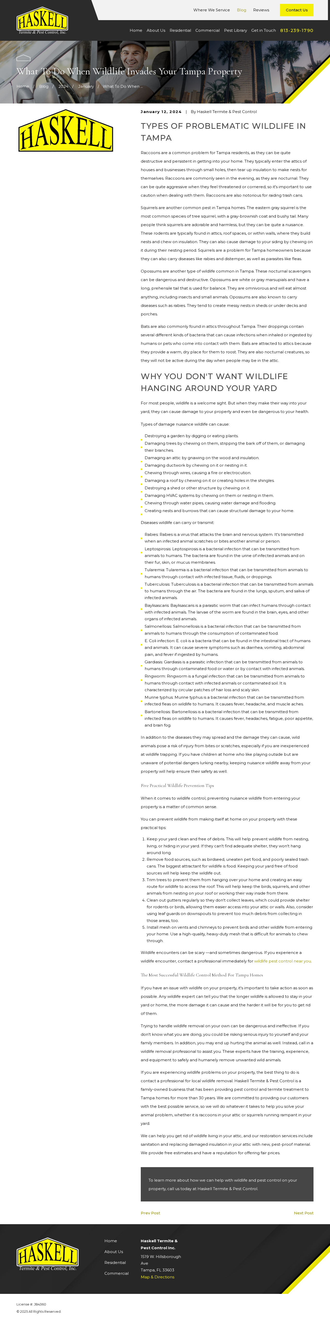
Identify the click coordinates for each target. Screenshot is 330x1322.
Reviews (261, 9)
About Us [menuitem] (156, 30)
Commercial (116, 1273)
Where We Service (211, 9)
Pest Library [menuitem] (235, 30)
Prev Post (150, 1213)
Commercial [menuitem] (207, 30)
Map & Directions (157, 1277)
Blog (241, 9)
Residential (115, 1262)
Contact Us (297, 9)
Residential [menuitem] (180, 30)
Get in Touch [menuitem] (263, 30)
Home (110, 1240)
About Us (113, 1251)
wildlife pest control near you (282, 961)
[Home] (42, 20)
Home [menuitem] (136, 30)
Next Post (304, 1213)
